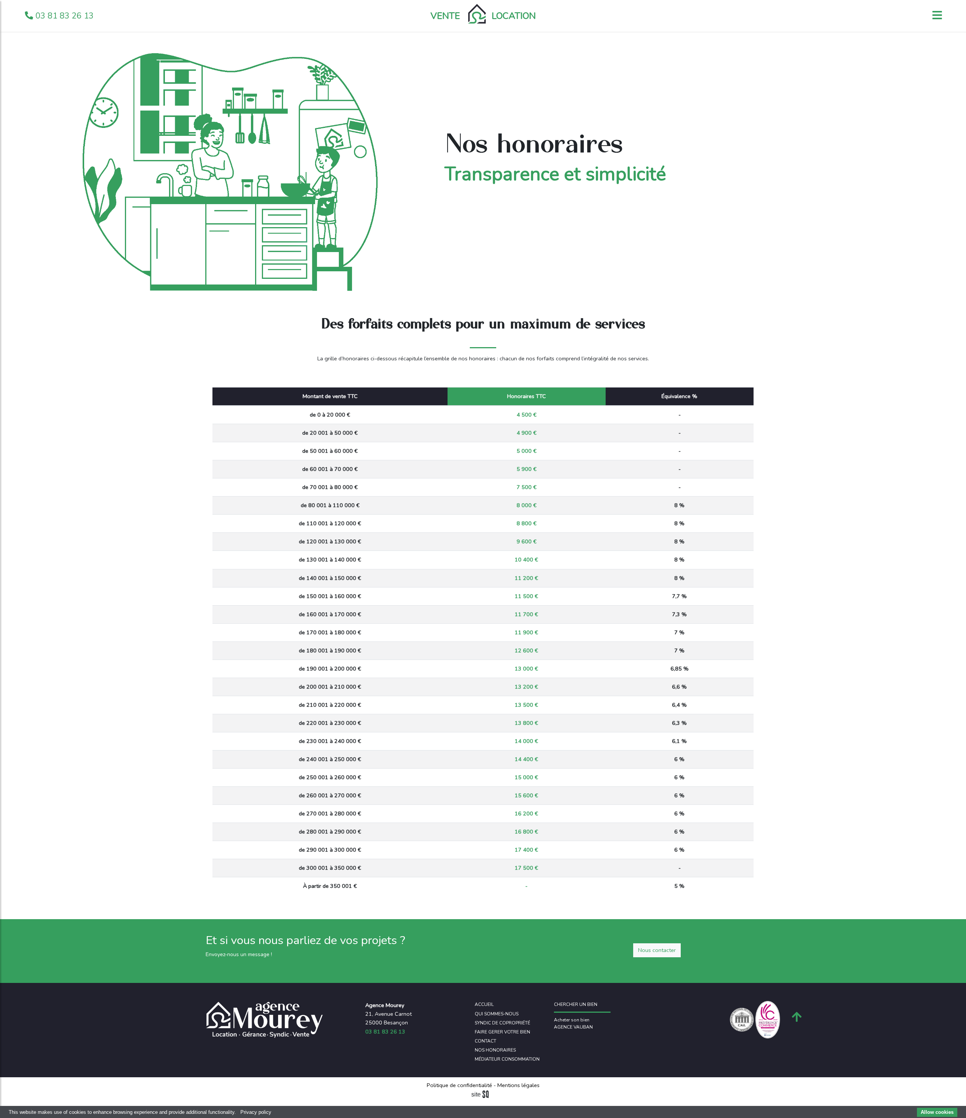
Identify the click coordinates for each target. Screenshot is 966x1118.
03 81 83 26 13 (63, 16)
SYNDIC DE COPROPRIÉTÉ (502, 1023)
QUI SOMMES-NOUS (496, 1014)
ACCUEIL (484, 1004)
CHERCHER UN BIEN (575, 1004)
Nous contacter (657, 950)
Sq (483, 1095)
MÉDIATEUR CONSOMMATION (507, 1059)
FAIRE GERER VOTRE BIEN (502, 1032)
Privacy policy (255, 1112)
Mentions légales (518, 1085)
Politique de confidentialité (460, 1085)
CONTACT (485, 1041)
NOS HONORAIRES (495, 1050)
